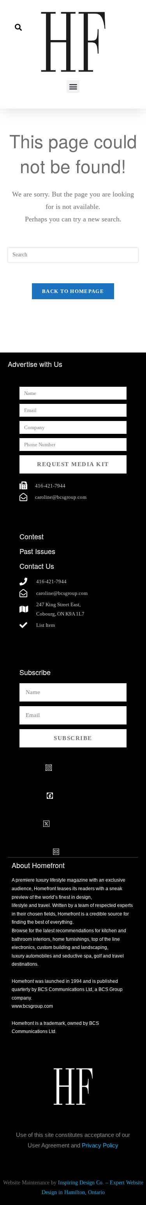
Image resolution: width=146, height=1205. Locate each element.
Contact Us (36, 566)
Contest (31, 536)
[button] (18, 27)
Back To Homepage (73, 291)
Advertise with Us (35, 364)
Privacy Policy (100, 1145)
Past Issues (37, 551)
